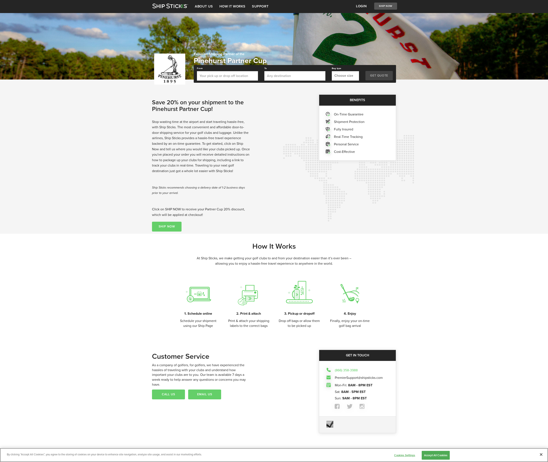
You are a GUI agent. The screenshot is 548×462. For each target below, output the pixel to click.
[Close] (541, 454)
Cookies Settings (404, 455)
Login (361, 6)
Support (260, 6)
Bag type (336, 68)
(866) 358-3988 (346, 370)
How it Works (232, 6)
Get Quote (379, 75)
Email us (204, 394)
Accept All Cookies (435, 455)
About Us (204, 6)
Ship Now (385, 6)
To (265, 68)
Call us (168, 394)
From (200, 68)
